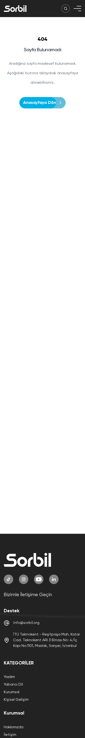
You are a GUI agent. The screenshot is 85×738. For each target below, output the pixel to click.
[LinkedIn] (54, 579)
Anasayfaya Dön (39, 103)
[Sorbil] (15, 8)
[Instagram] (23, 579)
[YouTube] (38, 579)
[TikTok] (8, 579)
